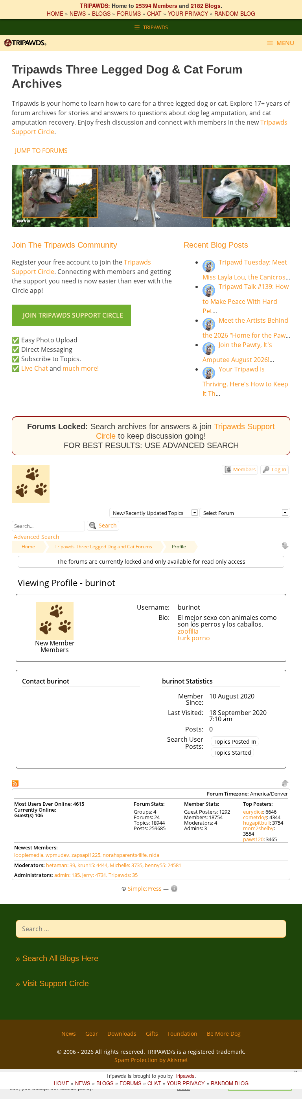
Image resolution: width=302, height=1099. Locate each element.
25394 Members (156, 5)
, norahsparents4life (123, 854)
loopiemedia (28, 854)
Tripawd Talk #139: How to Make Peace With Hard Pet (246, 298)
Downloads (121, 1033)
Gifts (152, 1033)
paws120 (253, 839)
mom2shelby (258, 828)
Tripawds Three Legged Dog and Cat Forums (103, 546)
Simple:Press (145, 888)
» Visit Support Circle (52, 983)
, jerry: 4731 (93, 874)
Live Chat (34, 368)
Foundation (182, 1033)
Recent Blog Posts (216, 245)
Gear (91, 1033)
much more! (81, 368)
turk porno (194, 638)
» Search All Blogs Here (57, 958)
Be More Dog (224, 1033)
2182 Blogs (206, 5)
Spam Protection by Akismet (151, 1060)
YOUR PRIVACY (188, 13)
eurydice (253, 811)
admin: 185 (67, 874)
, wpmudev (56, 854)
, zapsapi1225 (84, 854)
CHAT (154, 13)
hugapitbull (256, 822)
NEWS (78, 13)
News (68, 1033)
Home (28, 546)
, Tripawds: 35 (122, 874)
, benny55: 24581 (161, 865)
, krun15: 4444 (91, 865)
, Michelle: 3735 (124, 865)
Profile (179, 546)
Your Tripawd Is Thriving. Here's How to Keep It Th (245, 381)
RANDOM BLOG (234, 13)
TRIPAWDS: (95, 5)
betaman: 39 (60, 865)
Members (244, 469)
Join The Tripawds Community (64, 245)
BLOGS (101, 13)
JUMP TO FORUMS (41, 150)
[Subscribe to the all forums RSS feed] (16, 782)
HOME (55, 13)
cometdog (255, 817)
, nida (153, 854)
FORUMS (129, 13)
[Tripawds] (27, 43)
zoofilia (188, 631)
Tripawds (185, 1075)
